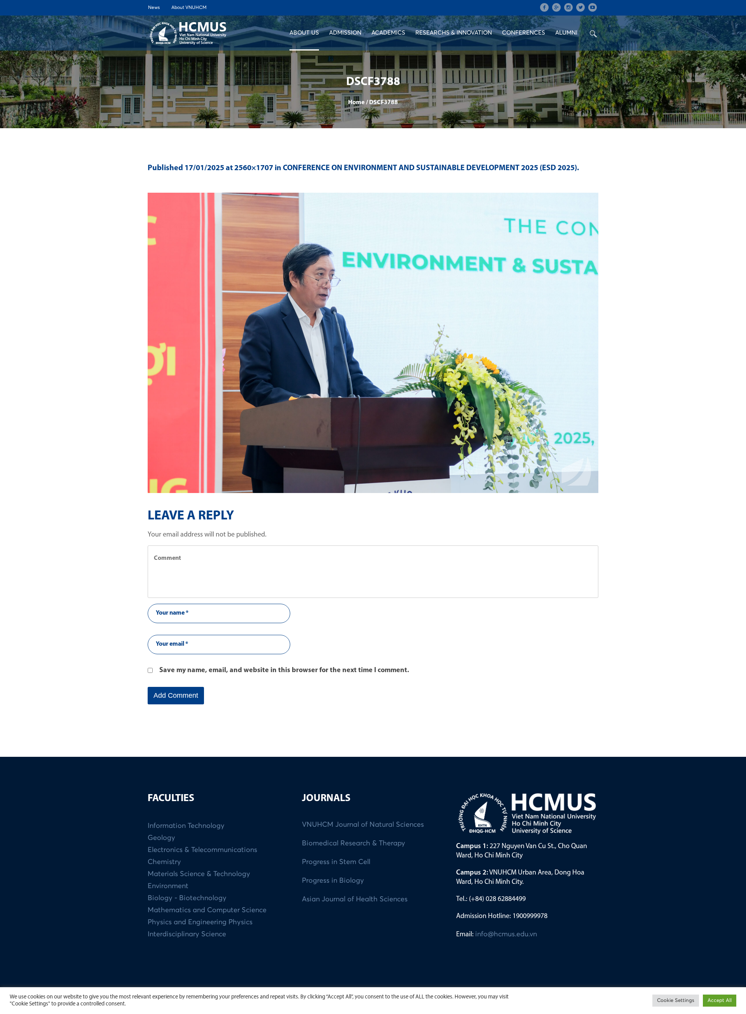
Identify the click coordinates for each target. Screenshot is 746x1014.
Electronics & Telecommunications (202, 850)
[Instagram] (568, 7)
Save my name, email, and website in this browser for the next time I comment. (284, 670)
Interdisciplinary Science (187, 934)
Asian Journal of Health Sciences (355, 899)
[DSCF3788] (373, 343)
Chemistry (164, 862)
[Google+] (556, 7)
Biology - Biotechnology (187, 898)
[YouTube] (592, 7)
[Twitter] (580, 7)
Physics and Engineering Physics (200, 922)
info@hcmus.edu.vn (506, 934)
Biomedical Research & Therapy (353, 843)
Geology (161, 838)
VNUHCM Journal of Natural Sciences (363, 824)
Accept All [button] (720, 1000)
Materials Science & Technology (199, 874)
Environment (168, 886)
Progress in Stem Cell (336, 862)
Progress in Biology (333, 880)
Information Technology (186, 825)
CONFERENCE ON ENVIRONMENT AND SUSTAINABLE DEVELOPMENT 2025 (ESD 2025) (430, 168)
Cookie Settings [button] (675, 1000)
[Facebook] (544, 7)
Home (356, 102)
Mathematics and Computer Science (207, 910)
